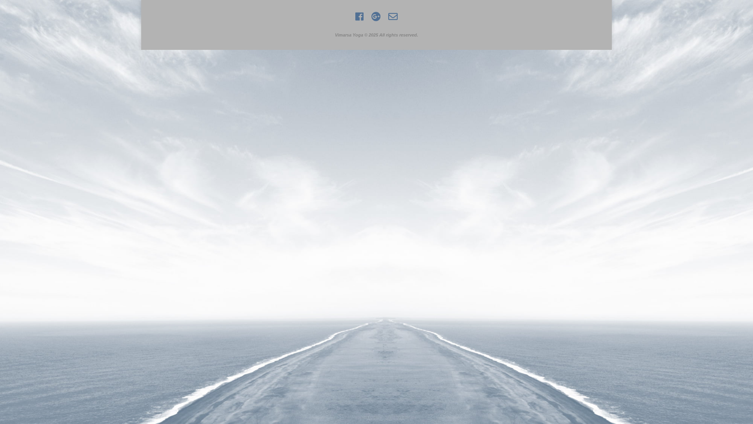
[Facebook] (359, 19)
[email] (393, 19)
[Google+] (375, 19)
